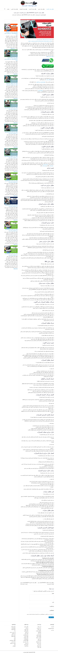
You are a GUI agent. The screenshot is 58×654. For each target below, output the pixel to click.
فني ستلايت (39, 626)
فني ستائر (26, 643)
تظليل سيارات (48, 79)
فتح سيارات (51, 165)
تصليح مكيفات (13, 636)
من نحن (52, 630)
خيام (15, 644)
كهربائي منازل (39, 636)
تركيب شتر (39, 644)
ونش (15, 637)
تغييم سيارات (38, 39)
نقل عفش (39, 639)
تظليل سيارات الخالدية (49, 56)
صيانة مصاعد (39, 645)
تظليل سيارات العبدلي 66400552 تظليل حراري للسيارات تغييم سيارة (11, 108)
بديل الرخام (26, 645)
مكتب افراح (26, 629)
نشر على (46, 39)
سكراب (8, 9)
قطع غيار (14, 645)
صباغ (15, 639)
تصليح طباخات (26, 639)
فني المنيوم (14, 633)
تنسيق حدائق (26, 644)
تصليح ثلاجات (13, 628)
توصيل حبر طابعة (13, 643)
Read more (13, 48)
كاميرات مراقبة (38, 637)
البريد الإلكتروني (51, 606)
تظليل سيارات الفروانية (23, 9)
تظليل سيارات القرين (14, 9)
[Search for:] (11, 21)
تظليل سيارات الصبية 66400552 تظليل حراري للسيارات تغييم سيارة (11, 133)
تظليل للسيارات (25, 652)
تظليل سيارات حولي (41, 9)
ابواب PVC (39, 647)
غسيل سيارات (45, 164)
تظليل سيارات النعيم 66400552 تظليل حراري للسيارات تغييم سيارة (11, 206)
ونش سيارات (44, 165)
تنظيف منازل (26, 626)
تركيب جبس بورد (25, 641)
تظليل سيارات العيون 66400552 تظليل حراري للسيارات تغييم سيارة (11, 254)
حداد (15, 630)
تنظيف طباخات (26, 637)
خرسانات (26, 628)
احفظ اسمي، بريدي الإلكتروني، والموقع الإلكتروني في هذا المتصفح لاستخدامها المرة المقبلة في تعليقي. (40, 614)
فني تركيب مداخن (13, 632)
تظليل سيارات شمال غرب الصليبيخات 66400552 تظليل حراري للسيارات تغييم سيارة (11, 33)
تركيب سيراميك (38, 641)
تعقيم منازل (26, 633)
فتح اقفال (39, 632)
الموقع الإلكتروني (52, 610)
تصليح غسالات (13, 626)
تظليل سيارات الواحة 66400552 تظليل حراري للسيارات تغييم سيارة (11, 181)
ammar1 (50, 39)
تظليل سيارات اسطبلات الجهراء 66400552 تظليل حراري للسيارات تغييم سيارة (11, 59)
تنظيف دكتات (26, 636)
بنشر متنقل (39, 629)
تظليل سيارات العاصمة (50, 9)
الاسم (53, 602)
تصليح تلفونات (13, 629)
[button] (37, 9)
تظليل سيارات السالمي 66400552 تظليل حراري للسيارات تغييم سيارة (12, 84)
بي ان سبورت (39, 628)
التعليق (53, 593)
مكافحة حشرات (38, 630)
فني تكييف (26, 632)
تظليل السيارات (40, 90)
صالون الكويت (26, 630)
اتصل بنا (52, 626)
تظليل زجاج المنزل (13, 640)
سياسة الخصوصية (51, 628)
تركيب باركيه (39, 643)
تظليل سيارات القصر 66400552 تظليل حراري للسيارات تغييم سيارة (11, 230)
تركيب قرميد (14, 641)
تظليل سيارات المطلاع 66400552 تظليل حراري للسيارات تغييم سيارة (11, 157)
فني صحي (39, 633)
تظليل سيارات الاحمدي (32, 9)
